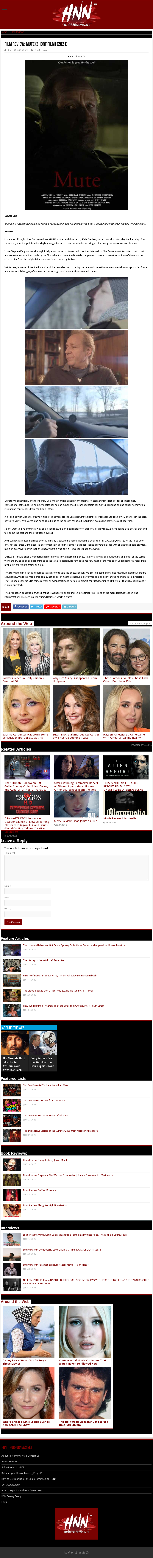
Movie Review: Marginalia (119, 818)
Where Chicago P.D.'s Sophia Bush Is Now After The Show (26, 1423)
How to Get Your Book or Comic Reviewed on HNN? (28, 1479)
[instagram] (87, 1552)
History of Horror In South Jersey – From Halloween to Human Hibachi (60, 975)
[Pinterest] (76, 1552)
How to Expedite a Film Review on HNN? (22, 1490)
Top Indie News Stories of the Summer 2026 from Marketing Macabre (60, 1130)
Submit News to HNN (12, 1467)
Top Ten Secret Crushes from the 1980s (44, 1100)
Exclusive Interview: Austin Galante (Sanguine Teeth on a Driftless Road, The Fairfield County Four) (75, 1234)
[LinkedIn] (79, 1552)
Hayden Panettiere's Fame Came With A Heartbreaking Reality (124, 736)
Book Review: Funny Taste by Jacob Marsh (45, 1160)
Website (8, 909)
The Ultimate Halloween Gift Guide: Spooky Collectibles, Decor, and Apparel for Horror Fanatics (26, 786)
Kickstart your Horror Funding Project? (21, 1473)
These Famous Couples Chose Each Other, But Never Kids (125, 679)
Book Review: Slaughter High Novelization (45, 1205)
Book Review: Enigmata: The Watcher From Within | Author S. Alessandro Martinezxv (68, 1175)
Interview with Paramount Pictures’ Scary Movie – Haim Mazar (55, 1264)
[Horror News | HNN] (76, 14)
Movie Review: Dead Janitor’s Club (75, 821)
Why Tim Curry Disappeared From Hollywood (75, 679)
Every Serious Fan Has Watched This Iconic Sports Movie (42, 1062)
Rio (9, 50)
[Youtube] (83, 1552)
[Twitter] (72, 1552)
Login (4, 1502)
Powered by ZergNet (141, 745)
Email (7, 897)
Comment (9, 853)
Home (4, 32)
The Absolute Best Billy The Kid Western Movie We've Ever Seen (14, 1064)
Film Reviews (17, 32)
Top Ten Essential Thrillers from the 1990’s (45, 1085)
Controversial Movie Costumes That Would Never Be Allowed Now (82, 1362)
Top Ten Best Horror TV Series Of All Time (45, 1115)
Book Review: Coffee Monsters (39, 1190)
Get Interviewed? (10, 1484)
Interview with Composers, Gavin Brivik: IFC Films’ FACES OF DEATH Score (62, 1249)
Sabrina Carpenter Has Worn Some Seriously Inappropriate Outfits (25, 736)
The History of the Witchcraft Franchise (43, 960)
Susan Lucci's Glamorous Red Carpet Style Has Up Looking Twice (76, 736)
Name (7, 886)
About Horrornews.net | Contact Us (20, 1455)
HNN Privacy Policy (11, 1496)
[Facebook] (69, 1552)
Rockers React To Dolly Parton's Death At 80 (23, 679)
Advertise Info (9, 1461)
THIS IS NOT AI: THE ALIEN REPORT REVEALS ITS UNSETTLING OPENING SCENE (123, 786)
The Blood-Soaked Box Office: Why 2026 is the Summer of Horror (58, 990)
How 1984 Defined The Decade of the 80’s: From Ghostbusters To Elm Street (63, 1005)
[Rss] (65, 1552)
